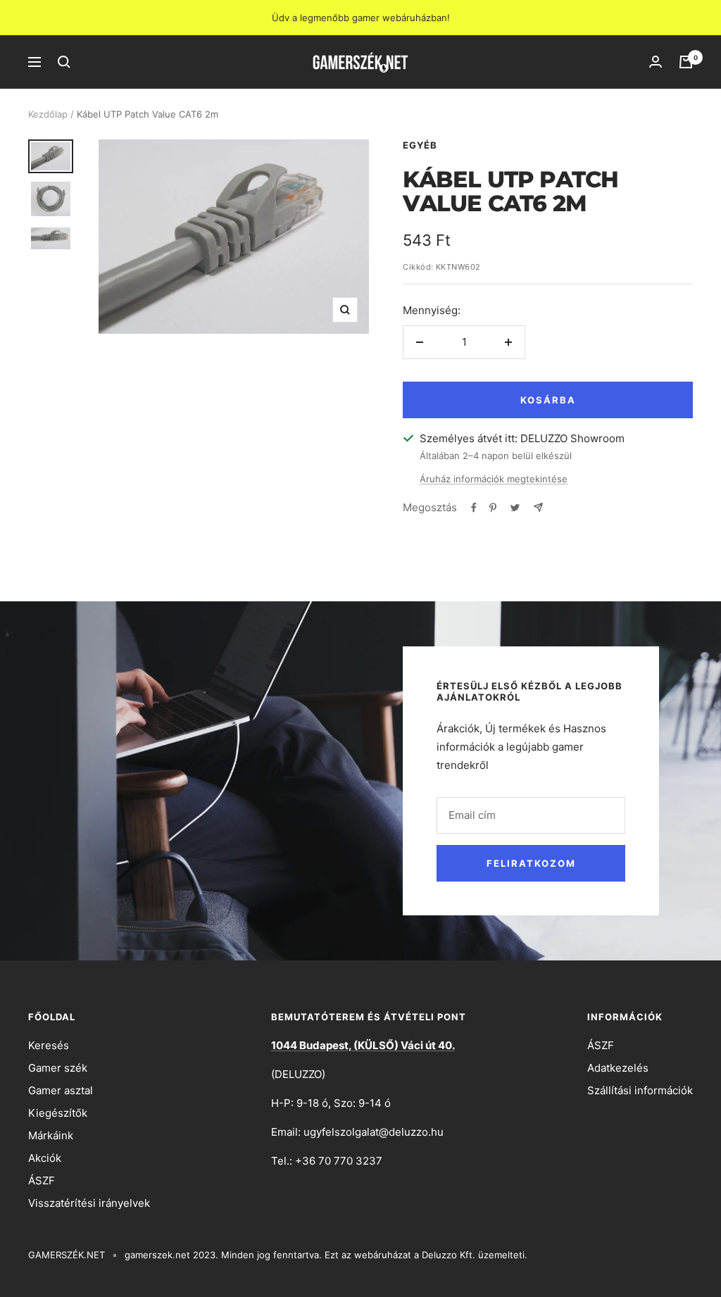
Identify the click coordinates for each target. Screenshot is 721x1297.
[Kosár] (686, 62)
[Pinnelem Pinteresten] (492, 508)
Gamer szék (57, 1067)
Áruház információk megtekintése (494, 478)
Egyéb (420, 145)
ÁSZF (41, 1180)
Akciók (44, 1158)
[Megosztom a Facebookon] (474, 508)
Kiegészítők (57, 1113)
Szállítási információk (640, 1090)
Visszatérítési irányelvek (89, 1203)
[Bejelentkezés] (655, 62)
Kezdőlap (48, 114)
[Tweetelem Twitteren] (515, 508)
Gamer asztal (60, 1090)
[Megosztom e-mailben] (538, 507)
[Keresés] (64, 62)
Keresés (48, 1045)
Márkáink (50, 1135)
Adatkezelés (617, 1067)
